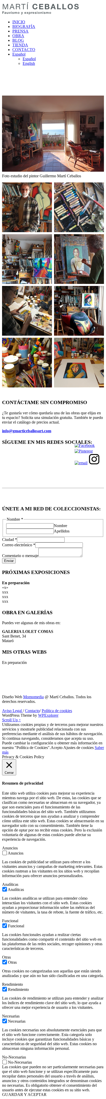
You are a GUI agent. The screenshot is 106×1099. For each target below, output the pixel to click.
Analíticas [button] (10, 884)
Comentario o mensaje (20, 555)
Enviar (9, 561)
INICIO (18, 22)
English (29, 63)
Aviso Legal (12, 710)
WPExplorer (48, 715)
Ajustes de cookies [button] (78, 747)
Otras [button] (6, 957)
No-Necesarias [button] (14, 1057)
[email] (81, 463)
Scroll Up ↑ (11, 720)
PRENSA (20, 31)
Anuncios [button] (10, 848)
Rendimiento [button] (12, 984)
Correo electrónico (18, 545)
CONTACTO (23, 49)
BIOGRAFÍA (23, 26)
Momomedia (33, 697)
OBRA (18, 36)
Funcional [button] (10, 921)
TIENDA (20, 45)
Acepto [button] (57, 747)
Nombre (60, 525)
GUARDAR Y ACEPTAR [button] (24, 1094)
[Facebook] (84, 445)
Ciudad (9, 539)
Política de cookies (57, 710)
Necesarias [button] (11, 1016)
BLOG (18, 40)
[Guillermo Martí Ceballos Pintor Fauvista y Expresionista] (40, 13)
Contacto (32, 710)
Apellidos (61, 531)
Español (18, 54)
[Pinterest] (83, 451)
